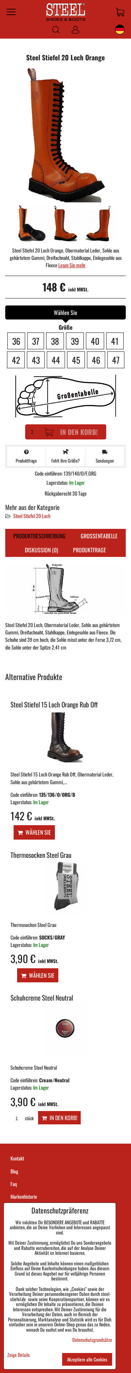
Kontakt (17, 1158)
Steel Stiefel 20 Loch (31, 515)
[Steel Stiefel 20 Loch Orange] (65, 136)
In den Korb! (79, 432)
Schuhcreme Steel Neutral (41, 997)
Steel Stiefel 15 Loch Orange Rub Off (54, 704)
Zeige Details (18, 1355)
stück (29, 1118)
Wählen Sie (37, 832)
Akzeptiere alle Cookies (87, 1359)
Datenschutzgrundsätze (92, 1339)
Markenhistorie (23, 1196)
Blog (14, 1171)
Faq (13, 1183)
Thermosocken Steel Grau (40, 855)
